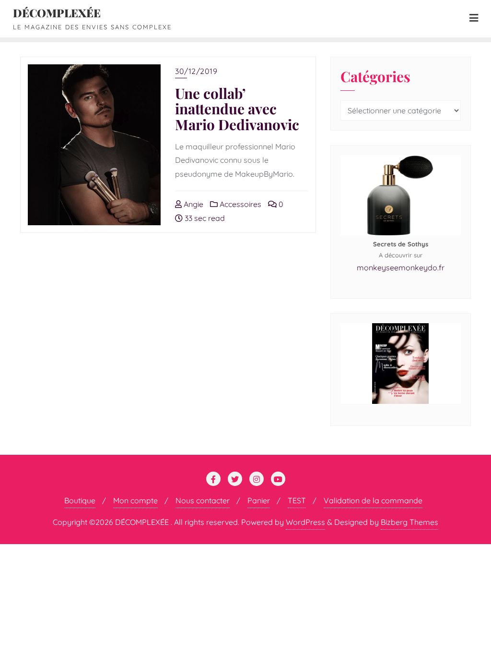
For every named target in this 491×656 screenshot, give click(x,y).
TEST (297, 500)
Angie (192, 204)
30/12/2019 (196, 71)
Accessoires (239, 204)
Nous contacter (202, 500)
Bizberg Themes (409, 522)
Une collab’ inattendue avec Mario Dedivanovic (237, 109)
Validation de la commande (373, 500)
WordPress (305, 522)
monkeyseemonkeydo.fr (400, 267)
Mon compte (135, 500)
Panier (258, 500)
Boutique (79, 500)
